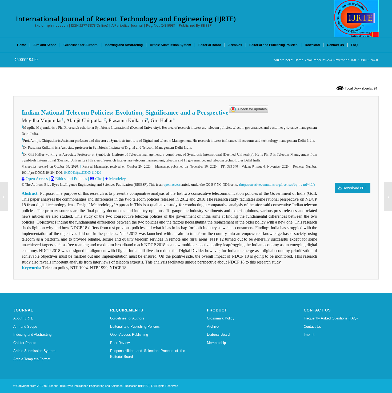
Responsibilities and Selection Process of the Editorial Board (147, 353)
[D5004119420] (4, 196)
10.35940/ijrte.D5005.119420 (82, 173)
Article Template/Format (31, 359)
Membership (216, 343)
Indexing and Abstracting (32, 335)
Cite (99, 178)
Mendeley (117, 178)
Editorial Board (218, 335)
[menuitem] (22, 45)
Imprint (309, 335)
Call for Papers (24, 343)
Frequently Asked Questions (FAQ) (331, 318)
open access (172, 185)
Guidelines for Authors (127, 318)
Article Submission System (34, 351)
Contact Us (312, 327)
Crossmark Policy (220, 318)
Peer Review (120, 343)
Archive (213, 327)
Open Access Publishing (129, 335)
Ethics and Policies (70, 178)
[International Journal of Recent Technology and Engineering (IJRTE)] (356, 18)
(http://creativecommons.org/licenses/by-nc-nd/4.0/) (277, 185)
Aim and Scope (25, 327)
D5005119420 (25, 59)
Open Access (37, 178)
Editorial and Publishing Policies (135, 327)
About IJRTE (23, 318)
